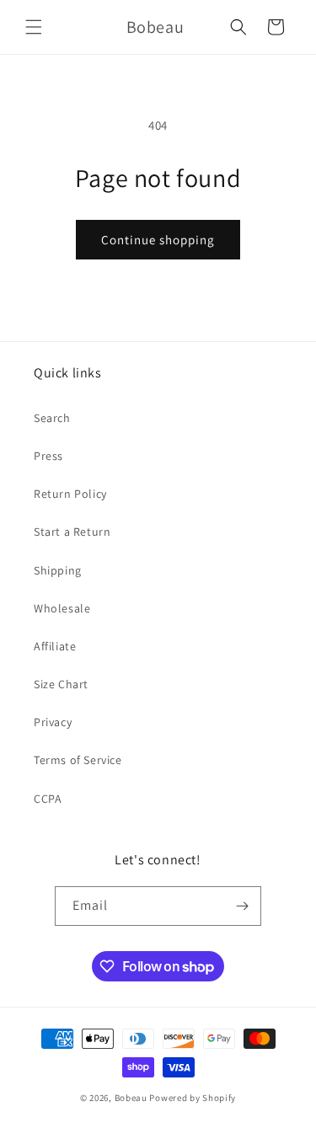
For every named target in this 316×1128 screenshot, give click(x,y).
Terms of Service (78, 759)
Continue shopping (158, 240)
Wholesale (62, 608)
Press (48, 455)
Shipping (58, 570)
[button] (33, 26)
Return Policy (70, 493)
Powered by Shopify (192, 1098)
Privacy (53, 722)
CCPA (48, 798)
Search (52, 417)
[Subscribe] (241, 906)
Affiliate (55, 646)
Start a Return (72, 531)
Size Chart (61, 684)
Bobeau (131, 1098)
